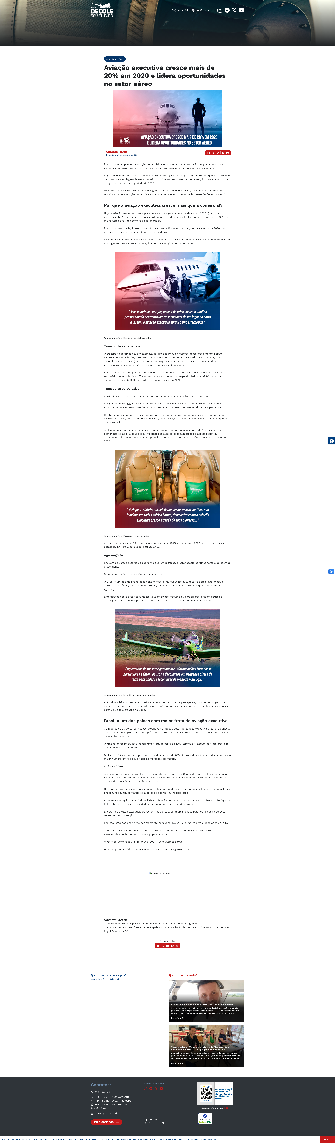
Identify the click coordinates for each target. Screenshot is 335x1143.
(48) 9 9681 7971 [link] (146, 841)
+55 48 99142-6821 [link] (109, 1106)
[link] (331, 440)
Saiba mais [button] (212, 1139)
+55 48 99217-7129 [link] (112, 1096)
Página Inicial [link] (179, 10)
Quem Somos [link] (200, 10)
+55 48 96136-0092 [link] (113, 1100)
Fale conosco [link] (104, 1122)
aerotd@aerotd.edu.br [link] (108, 1113)
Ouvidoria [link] (154, 1119)
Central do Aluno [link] (158, 1123)
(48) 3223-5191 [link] (102, 1091)
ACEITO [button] (327, 1140)
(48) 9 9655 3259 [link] (146, 849)
